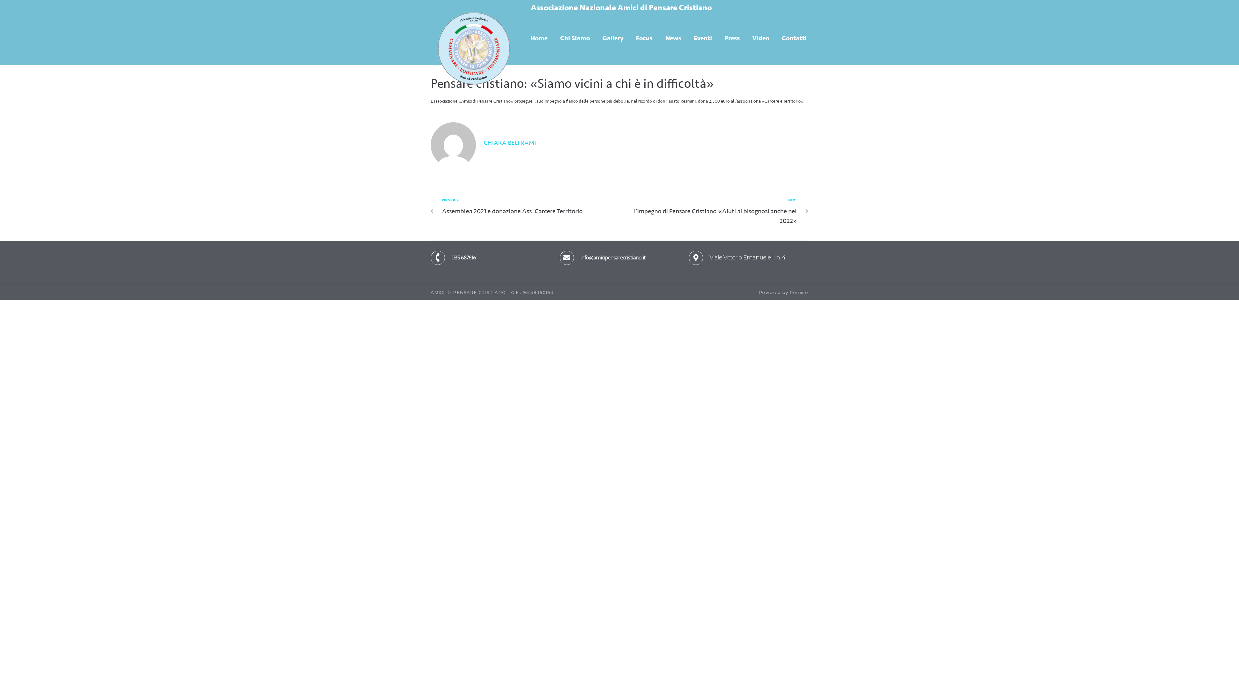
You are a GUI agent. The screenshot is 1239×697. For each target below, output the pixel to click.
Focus (644, 38)
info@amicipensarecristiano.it (613, 257)
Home (539, 38)
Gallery (612, 38)
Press (732, 38)
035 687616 (463, 257)
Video (760, 38)
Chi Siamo (575, 38)
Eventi (703, 38)
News (673, 38)
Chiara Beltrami (510, 143)
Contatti (794, 38)
